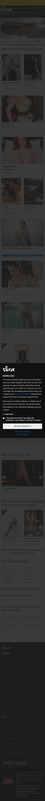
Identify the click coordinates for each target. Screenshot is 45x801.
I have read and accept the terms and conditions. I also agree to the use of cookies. (23, 419)
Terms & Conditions (22, 394)
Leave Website (22, 434)
